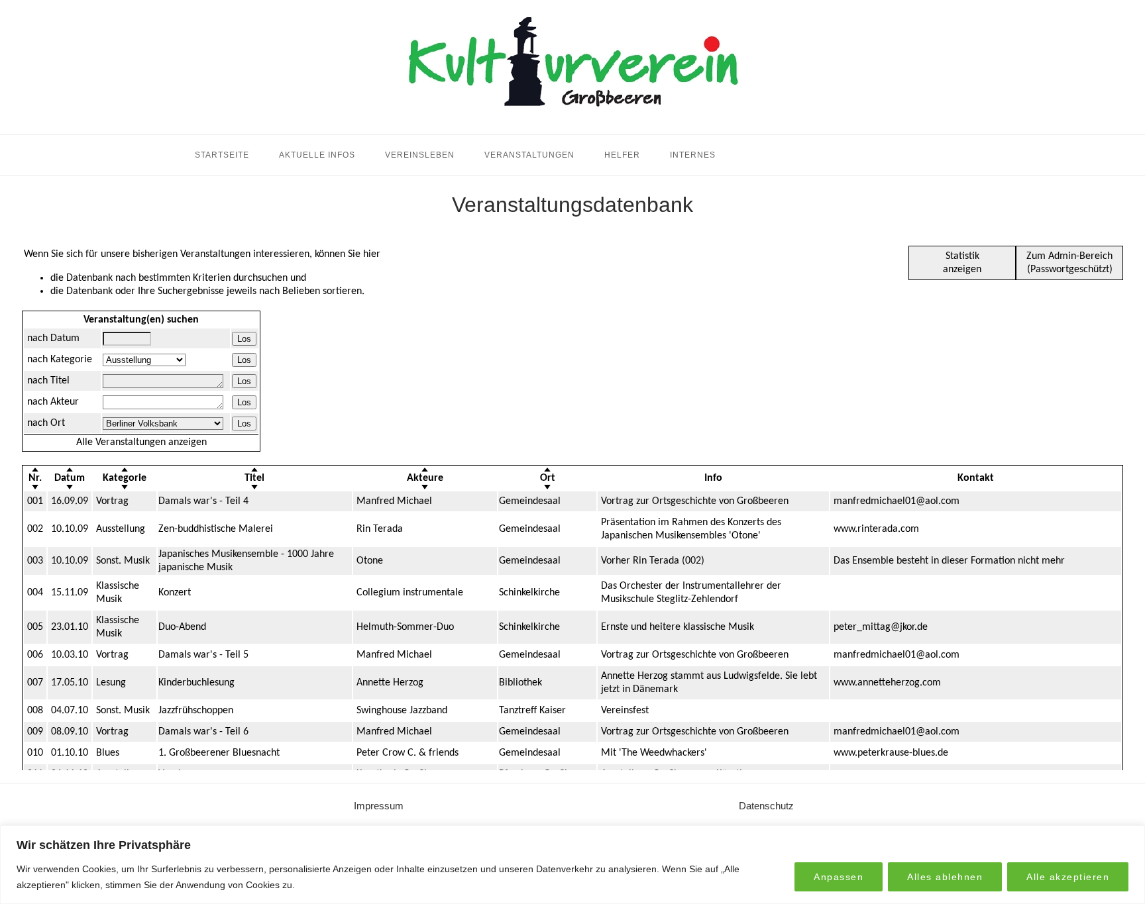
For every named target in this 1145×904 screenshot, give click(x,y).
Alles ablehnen (945, 877)
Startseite (222, 155)
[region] (572, 864)
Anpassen (838, 877)
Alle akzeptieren (1067, 877)
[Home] (572, 118)
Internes (693, 155)
